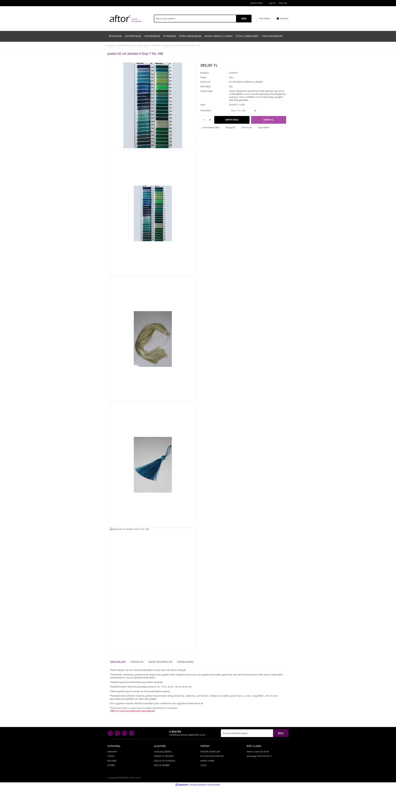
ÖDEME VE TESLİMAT (164, 756)
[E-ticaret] (198, 784)
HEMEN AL (268, 119)
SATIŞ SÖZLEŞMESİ (162, 751)
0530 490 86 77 (264, 756)
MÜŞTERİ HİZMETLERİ (210, 751)
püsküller (233, 72)
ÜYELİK (203, 765)
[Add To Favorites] (209, 127)
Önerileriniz (185, 661)
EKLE (281, 733)
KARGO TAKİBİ (207, 760)
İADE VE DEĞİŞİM (162, 765)
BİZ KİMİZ (112, 760)
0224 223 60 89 (261, 751)
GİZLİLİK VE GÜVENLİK (164, 760)
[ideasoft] (181, 784)
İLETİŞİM (111, 765)
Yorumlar (136, 661)
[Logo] (126, 18)
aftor (231, 77)
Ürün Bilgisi (117, 661)
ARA (243, 18)
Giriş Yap (283, 3)
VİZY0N (111, 756)
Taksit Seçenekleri (160, 661)
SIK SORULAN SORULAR (212, 756)
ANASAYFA (112, 751)
